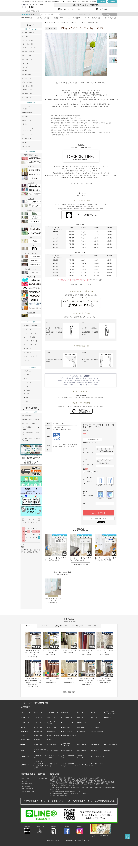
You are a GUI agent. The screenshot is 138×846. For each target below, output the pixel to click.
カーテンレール (27, 63)
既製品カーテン (27, 74)
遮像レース (80, 717)
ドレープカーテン (28, 32)
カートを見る (43, 778)
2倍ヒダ (95, 471)
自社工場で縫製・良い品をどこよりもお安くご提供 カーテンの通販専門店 (40, 1)
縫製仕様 (107, 750)
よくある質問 (26, 786)
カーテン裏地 (38, 744)
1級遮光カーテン (28, 112)
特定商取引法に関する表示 (74, 840)
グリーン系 (27, 348)
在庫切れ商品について (28, 791)
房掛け (25, 70)
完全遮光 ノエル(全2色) (69, 650)
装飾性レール (52, 731)
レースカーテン (27, 36)
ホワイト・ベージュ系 (30, 325)
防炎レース (26, 146)
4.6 (32, 14)
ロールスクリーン (28, 51)
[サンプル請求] (27, 833)
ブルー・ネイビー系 (30, 345)
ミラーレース (27, 131)
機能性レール (38, 731)
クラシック (27, 386)
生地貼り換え (66, 727)
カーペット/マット (82, 750)
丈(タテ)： (86, 459)
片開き (110, 498)
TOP (47, 22)
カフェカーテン (27, 59)
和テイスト (27, 397)
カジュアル (27, 390)
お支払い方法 (26, 778)
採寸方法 (24, 781)
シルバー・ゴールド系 (30, 356)
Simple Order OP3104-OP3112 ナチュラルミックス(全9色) (87, 680)
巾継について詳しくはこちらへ (81, 284)
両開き (100, 498)
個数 (84, 503)
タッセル (25, 67)
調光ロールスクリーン (29, 55)
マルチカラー (28, 360)
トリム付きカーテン (111, 744)
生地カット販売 (27, 90)
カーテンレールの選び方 (30, 423)
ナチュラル (27, 382)
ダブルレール (114, 14)
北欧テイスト (28, 371)
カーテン (53, 22)
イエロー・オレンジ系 (30, 341)
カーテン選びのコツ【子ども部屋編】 (31, 439)
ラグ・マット (27, 97)
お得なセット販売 (60, 626)
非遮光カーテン (27, 116)
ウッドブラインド (28, 78)
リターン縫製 (52, 744)
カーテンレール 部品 (97, 731)
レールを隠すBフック (110, 485)
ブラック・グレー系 (30, 333)
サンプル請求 (102, 9)
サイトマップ (88, 840)
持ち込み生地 (81, 727)
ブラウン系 (27, 329)
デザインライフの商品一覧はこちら (81, 183)
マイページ (42, 776)
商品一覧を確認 (69, 692)
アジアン (26, 401)
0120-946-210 (55, 801)
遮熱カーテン (27, 120)
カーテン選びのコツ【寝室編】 (31, 434)
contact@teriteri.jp (105, 801)
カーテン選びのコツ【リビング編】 (31, 428)
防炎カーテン (27, 124)
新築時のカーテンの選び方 (31, 419)
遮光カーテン (27, 109)
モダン (26, 378)
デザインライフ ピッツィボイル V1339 (53, 599)
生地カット (94, 750)
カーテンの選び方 (28, 415)
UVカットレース (28, 138)
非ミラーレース (27, 134)
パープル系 (27, 352)
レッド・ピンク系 (29, 337)
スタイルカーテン (82, 744)
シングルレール (67, 731)
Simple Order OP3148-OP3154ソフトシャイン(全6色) (33, 652)
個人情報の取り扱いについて (55, 840)
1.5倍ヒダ (87, 471)
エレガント (27, 394)
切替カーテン (95, 744)
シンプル (26, 375)
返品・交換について (28, 789)
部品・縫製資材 (27, 82)
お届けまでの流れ (27, 783)
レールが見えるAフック (100, 485)
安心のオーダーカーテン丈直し (71, 9)
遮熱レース (26, 142)
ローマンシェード (39, 727)
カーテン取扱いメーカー (98, 756)
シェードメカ (52, 727)
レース (44, 626)
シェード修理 (95, 727)
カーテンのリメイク (82, 765)
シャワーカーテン (28, 86)
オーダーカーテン (61, 22)
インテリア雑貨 (27, 93)
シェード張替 (106, 14)
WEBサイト (105, 836)
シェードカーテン (28, 44)
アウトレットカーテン (29, 48)
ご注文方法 (25, 776)
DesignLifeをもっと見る (80, 564)
